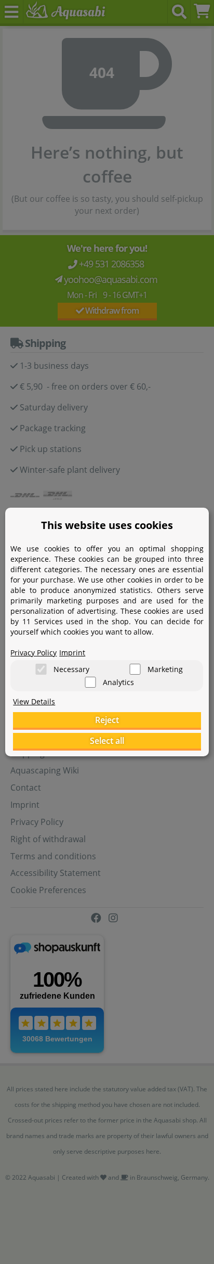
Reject (107, 720)
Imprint (72, 652)
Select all (107, 740)
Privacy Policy (33, 652)
